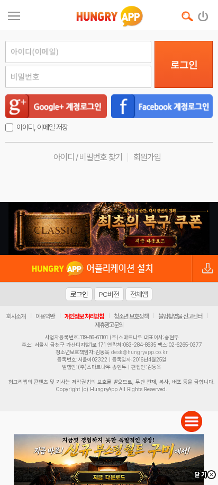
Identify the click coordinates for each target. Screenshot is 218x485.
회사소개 (15, 316)
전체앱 (139, 294)
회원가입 (147, 157)
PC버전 (109, 294)
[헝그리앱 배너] (109, 228)
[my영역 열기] (14, 14)
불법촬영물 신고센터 (180, 316)
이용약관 (44, 316)
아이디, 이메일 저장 (42, 127)
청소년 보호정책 (131, 316)
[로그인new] (203, 14)
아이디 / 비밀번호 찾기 (87, 157)
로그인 (183, 64)
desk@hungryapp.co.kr (139, 352)
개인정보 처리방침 (84, 316)
